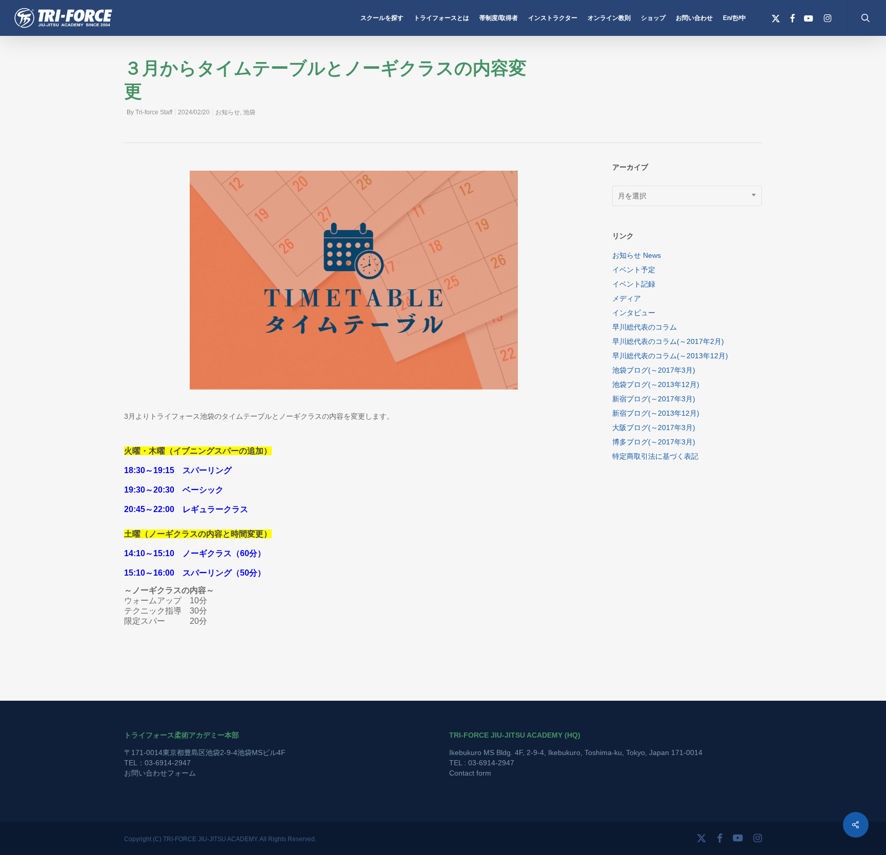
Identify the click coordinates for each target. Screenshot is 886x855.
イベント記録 (633, 284)
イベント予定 (633, 270)
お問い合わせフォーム (160, 773)
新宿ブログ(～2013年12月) (655, 413)
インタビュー (633, 313)
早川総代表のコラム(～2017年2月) (668, 341)
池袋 (249, 112)
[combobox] (687, 196)
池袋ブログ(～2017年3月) (653, 370)
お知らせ (227, 112)
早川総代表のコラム (644, 327)
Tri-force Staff (153, 112)
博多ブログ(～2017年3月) (653, 442)
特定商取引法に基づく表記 (655, 456)
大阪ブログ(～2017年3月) (653, 427)
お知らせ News (636, 255)
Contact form (470, 773)
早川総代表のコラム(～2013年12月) (670, 356)
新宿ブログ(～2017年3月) (653, 399)
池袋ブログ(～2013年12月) (655, 384)
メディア (626, 298)
